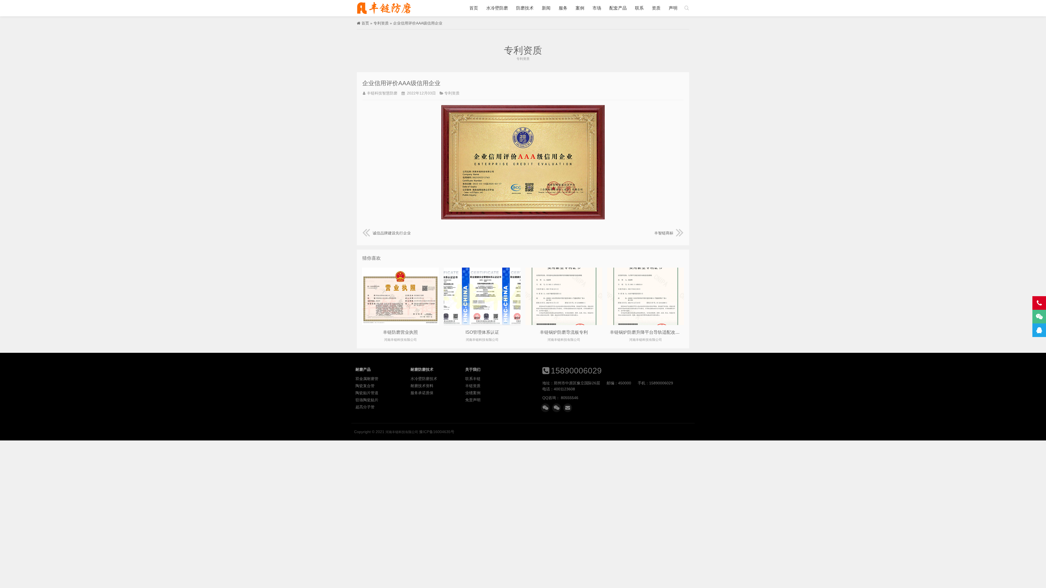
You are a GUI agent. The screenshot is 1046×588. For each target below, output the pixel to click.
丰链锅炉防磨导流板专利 (564, 332)
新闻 (546, 8)
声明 (673, 8)
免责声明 (473, 400)
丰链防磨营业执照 (400, 332)
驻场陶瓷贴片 (366, 400)
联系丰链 (473, 378)
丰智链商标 (663, 233)
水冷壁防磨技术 (424, 378)
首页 (473, 8)
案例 (580, 8)
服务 (563, 8)
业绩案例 (473, 393)
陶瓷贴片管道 (366, 393)
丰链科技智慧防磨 (382, 93)
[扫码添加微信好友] (545, 407)
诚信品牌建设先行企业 (392, 233)
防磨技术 (525, 8)
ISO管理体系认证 (482, 332)
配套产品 (618, 8)
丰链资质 (473, 386)
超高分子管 (365, 407)
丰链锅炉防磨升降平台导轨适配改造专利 (649, 332)
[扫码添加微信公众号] (556, 407)
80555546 (569, 398)
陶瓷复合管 (365, 386)
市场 (596, 8)
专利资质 (381, 23)
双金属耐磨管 (366, 378)
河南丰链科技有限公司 (384, 8)
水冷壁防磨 (497, 8)
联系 (639, 8)
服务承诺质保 (422, 393)
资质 (656, 8)
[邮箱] (567, 407)
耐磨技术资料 (422, 386)
